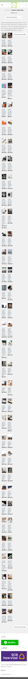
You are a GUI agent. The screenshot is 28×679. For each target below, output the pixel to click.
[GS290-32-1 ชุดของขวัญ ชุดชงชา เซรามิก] (10, 104)
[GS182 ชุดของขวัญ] (4, 383)
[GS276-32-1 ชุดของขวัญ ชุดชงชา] (4, 194)
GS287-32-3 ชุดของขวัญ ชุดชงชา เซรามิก (10, 130)
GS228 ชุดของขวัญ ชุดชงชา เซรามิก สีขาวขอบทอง (4, 352)
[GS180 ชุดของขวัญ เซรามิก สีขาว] (10, 383)
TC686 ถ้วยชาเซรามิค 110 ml (3, 295)
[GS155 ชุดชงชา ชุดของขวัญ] (4, 470)
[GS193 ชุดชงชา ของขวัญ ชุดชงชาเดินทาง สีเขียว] (4, 363)
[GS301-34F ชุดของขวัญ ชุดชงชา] (4, 52)
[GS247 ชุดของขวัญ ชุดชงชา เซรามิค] (10, 287)
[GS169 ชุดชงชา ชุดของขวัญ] (4, 401)
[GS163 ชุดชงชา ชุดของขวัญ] (4, 437)
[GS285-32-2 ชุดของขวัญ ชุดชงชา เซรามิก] (10, 140)
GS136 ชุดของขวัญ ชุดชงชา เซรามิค (9, 528)
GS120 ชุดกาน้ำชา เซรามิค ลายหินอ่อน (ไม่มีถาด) (4, 565)
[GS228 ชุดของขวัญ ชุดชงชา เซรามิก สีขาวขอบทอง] (4, 343)
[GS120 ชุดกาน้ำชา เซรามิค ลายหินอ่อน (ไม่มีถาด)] (4, 556)
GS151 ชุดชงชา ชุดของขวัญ (10, 494)
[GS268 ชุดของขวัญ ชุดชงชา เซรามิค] (10, 211)
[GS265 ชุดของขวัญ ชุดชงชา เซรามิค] (4, 234)
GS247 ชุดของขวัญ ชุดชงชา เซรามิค (9, 295)
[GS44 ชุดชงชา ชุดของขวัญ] (10, 596)
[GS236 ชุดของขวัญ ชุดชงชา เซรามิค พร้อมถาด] (4, 323)
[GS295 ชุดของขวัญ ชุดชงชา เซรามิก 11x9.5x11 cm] (10, 85)
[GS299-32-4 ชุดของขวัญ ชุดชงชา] (10, 52)
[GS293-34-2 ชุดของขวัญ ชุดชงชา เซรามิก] (4, 104)
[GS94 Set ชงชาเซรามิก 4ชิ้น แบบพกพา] (4, 576)
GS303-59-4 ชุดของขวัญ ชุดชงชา (4, 42)
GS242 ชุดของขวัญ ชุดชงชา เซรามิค (4, 313)
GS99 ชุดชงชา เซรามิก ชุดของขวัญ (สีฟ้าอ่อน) (10, 564)
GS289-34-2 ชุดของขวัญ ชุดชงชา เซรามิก (4, 130)
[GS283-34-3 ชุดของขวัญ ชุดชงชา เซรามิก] (10, 158)
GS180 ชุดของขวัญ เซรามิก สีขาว (9, 391)
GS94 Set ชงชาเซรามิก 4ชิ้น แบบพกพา (4, 584)
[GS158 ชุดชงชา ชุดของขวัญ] (10, 453)
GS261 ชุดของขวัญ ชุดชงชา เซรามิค (9, 241)
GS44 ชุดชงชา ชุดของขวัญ (10, 602)
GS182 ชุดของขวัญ (3, 389)
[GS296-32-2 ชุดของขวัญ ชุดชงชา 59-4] (4, 85)
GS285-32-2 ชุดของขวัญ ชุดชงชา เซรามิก (10, 148)
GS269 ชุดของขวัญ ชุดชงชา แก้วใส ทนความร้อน (4, 220)
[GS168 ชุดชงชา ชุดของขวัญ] (10, 401)
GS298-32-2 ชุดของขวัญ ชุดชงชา (4, 76)
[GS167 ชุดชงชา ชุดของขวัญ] (4, 417)
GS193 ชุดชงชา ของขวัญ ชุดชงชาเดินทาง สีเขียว (4, 372)
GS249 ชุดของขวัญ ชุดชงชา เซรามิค (9, 277)
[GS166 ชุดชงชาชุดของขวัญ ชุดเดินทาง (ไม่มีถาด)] (10, 417)
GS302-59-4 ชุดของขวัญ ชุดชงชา (10, 42)
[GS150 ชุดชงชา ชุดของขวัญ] (4, 503)
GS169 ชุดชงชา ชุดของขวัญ (4, 408)
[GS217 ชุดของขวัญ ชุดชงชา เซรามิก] (10, 343)
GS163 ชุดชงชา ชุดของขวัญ (4, 444)
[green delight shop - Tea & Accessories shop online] (14, 4)
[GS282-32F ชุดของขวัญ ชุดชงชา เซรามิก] (4, 176)
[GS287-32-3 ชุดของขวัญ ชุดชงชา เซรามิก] (10, 122)
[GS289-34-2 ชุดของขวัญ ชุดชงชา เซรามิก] (4, 122)
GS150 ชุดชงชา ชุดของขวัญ (4, 510)
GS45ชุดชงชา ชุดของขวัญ (4, 602)
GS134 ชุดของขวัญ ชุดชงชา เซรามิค (4, 546)
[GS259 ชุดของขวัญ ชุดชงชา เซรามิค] (4, 251)
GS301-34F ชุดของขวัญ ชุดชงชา (4, 59)
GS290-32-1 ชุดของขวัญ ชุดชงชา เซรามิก (10, 112)
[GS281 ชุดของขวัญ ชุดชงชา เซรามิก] (10, 176)
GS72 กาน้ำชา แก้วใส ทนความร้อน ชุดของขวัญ (10, 585)
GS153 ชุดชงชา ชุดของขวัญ (4, 494)
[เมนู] (2, 5)
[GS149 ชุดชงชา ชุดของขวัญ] (10, 503)
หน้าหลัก (7, 10)
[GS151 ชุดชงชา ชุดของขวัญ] (10, 487)
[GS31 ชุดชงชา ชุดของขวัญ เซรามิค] (4, 611)
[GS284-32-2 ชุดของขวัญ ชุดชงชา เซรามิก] (4, 158)
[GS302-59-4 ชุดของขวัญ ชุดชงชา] (10, 35)
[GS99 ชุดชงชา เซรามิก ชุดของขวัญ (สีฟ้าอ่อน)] (10, 556)
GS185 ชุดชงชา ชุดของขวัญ (10, 370)
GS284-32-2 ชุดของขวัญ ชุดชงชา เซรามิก (4, 166)
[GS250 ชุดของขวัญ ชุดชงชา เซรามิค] (4, 270)
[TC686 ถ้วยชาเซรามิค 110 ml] (4, 287)
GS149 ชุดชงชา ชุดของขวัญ (10, 510)
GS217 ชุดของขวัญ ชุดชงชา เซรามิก (9, 351)
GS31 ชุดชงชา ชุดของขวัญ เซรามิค (4, 618)
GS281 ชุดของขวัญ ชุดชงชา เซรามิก (9, 184)
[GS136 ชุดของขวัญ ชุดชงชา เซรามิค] (10, 520)
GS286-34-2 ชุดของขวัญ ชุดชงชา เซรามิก (4, 148)
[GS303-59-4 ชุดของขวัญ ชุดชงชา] (4, 35)
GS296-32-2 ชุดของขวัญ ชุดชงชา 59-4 (4, 93)
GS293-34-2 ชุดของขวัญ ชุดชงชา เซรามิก (4, 112)
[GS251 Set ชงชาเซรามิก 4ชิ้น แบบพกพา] (10, 251)
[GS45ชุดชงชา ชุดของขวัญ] (4, 596)
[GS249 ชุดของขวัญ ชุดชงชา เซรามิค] (10, 270)
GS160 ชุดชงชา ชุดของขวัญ (4, 460)
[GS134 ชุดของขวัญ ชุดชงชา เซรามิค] (4, 538)
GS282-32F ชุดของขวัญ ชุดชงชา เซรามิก (4, 184)
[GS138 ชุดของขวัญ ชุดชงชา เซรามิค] (4, 520)
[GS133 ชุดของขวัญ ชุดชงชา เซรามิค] (10, 538)
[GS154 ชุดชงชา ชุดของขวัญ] (10, 470)
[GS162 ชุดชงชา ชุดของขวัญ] (10, 437)
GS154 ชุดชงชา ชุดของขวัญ (10, 477)
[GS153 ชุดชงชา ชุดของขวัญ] (4, 487)
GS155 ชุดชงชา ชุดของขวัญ (4, 477)
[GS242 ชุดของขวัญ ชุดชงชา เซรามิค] (4, 305)
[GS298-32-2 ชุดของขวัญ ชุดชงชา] (4, 68)
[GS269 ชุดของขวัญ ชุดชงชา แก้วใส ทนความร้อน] (4, 211)
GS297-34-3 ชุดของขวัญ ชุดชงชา (10, 76)
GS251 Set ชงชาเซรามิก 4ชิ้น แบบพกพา (10, 259)
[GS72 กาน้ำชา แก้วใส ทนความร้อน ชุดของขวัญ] (10, 576)
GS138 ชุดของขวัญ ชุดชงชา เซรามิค (4, 528)
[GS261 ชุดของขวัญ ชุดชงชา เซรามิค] (10, 234)
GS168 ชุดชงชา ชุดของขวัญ (10, 408)
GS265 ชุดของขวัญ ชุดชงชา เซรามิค (4, 241)
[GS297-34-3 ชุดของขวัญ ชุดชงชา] (10, 68)
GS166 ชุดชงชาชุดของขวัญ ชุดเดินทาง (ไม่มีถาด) (10, 426)
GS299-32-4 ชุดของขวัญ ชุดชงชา (10, 59)
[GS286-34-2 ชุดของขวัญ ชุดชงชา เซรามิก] (4, 140)
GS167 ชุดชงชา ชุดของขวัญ (4, 424)
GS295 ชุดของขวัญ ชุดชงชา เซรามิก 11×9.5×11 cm (10, 94)
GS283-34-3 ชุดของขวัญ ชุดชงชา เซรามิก (10, 166)
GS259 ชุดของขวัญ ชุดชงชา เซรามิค (4, 259)
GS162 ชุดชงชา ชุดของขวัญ (10, 444)
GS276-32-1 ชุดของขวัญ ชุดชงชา (4, 201)
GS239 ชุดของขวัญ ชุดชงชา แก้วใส (9, 313)
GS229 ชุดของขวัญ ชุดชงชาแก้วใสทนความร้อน (10, 332)
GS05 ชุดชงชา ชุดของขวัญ (10, 618)
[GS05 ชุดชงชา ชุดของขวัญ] (10, 611)
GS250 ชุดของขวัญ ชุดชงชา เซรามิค (4, 277)
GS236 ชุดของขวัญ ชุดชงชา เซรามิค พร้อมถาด (4, 332)
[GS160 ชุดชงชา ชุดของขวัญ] (4, 453)
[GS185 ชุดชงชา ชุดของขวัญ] (10, 363)
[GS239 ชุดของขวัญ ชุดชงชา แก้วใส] (10, 305)
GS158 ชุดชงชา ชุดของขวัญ (10, 460)
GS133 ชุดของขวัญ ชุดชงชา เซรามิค (9, 546)
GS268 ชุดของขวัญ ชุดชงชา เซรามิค (9, 219)
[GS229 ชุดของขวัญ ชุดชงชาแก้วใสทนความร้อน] (10, 323)
